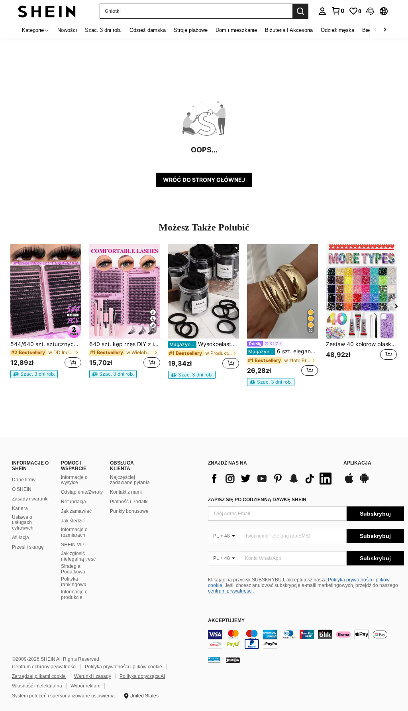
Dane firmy (23, 480)
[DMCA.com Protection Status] (233, 659)
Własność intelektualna (37, 686)
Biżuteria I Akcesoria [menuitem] (289, 30)
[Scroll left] (375, 30)
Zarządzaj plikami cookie (39, 676)
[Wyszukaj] (300, 11)
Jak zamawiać (76, 511)
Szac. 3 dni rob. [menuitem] (103, 30)
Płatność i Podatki (129, 501)
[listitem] (45, 311)
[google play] (364, 482)
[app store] (349, 482)
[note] (34, 374)
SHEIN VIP (72, 545)
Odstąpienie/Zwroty (82, 492)
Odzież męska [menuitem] (337, 30)
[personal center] (322, 11)
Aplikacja (357, 463)
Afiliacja (20, 537)
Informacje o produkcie (74, 594)
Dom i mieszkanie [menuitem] (236, 30)
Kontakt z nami (126, 492)
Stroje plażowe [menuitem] (191, 30)
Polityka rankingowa (73, 581)
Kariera (20, 508)
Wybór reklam (85, 686)
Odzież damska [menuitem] (147, 30)
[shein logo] (47, 11)
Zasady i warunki (30, 499)
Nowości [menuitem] (67, 30)
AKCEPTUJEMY (226, 620)
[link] (338, 11)
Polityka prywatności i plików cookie (123, 667)
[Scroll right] (385, 30)
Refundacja (73, 501)
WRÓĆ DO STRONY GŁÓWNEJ (204, 179)
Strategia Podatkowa (73, 569)
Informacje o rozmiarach (74, 532)
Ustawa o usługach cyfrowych (22, 522)
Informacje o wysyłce (74, 480)
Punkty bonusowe (129, 511)
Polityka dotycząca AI (142, 676)
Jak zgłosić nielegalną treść (78, 556)
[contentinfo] (306, 639)
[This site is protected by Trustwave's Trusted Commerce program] (214, 659)
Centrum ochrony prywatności (44, 667)
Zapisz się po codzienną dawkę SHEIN (257, 499)
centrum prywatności (230, 591)
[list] (271, 479)
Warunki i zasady (92, 676)
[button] (370, 11)
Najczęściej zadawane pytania (130, 480)
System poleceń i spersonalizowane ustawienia (63, 696)
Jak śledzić (73, 521)
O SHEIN (21, 489)
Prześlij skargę (28, 547)
